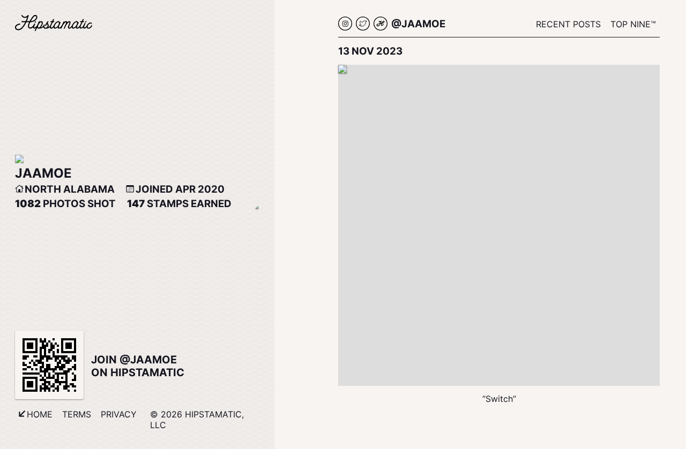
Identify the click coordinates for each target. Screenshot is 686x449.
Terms (76, 414)
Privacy (119, 414)
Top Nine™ (633, 24)
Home (40, 414)
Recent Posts (568, 24)
